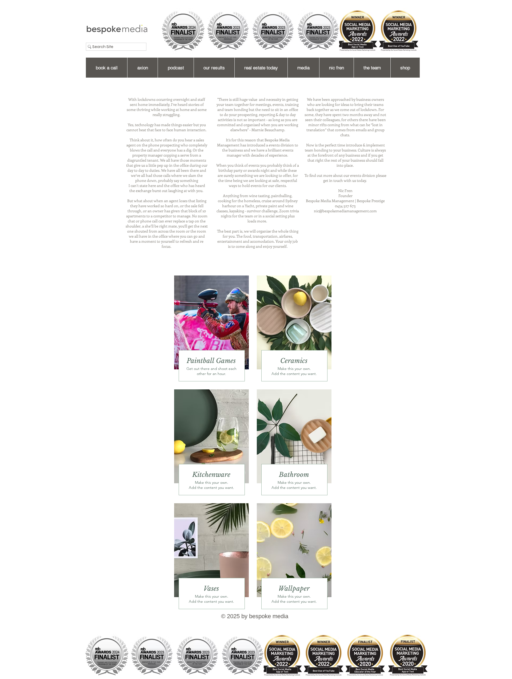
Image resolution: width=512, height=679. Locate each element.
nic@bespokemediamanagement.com (345, 210)
